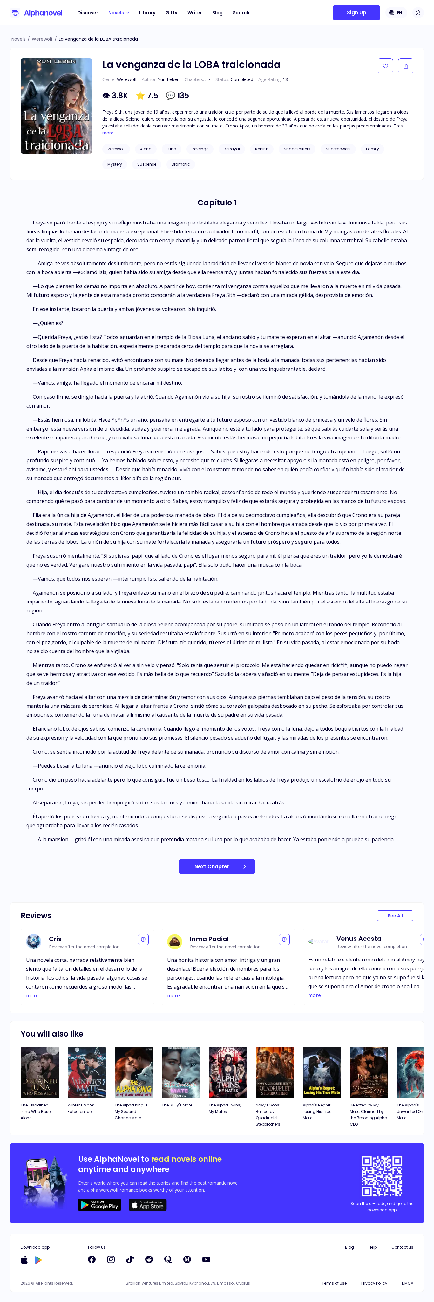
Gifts (171, 13)
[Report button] (143, 939)
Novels (18, 39)
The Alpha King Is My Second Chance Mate (131, 1111)
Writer (194, 13)
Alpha (146, 149)
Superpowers (338, 149)
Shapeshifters (297, 149)
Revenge (200, 149)
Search (241, 13)
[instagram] (111, 1259)
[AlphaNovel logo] (36, 13)
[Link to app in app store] (24, 1260)
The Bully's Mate (177, 1105)
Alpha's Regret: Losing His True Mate (317, 1111)
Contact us (402, 1247)
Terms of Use (334, 1283)
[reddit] (149, 1259)
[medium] (187, 1259)
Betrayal (232, 149)
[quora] (168, 1259)
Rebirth (261, 149)
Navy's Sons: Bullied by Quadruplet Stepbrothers (268, 1114)
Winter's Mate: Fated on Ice (81, 1108)
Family (372, 149)
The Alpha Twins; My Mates (225, 1108)
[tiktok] (130, 1259)
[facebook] (92, 1259)
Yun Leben (169, 79)
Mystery (114, 164)
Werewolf (42, 39)
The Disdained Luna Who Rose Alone (36, 1111)
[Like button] (385, 65)
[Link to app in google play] (38, 1260)
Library (147, 13)
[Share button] (405, 65)
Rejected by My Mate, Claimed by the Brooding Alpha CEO (368, 1114)
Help (373, 1247)
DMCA (407, 1283)
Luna (171, 149)
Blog (217, 13)
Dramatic (181, 164)
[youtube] (206, 1259)
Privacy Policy (374, 1283)
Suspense (146, 164)
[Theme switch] (418, 12)
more (107, 132)
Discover (88, 13)
